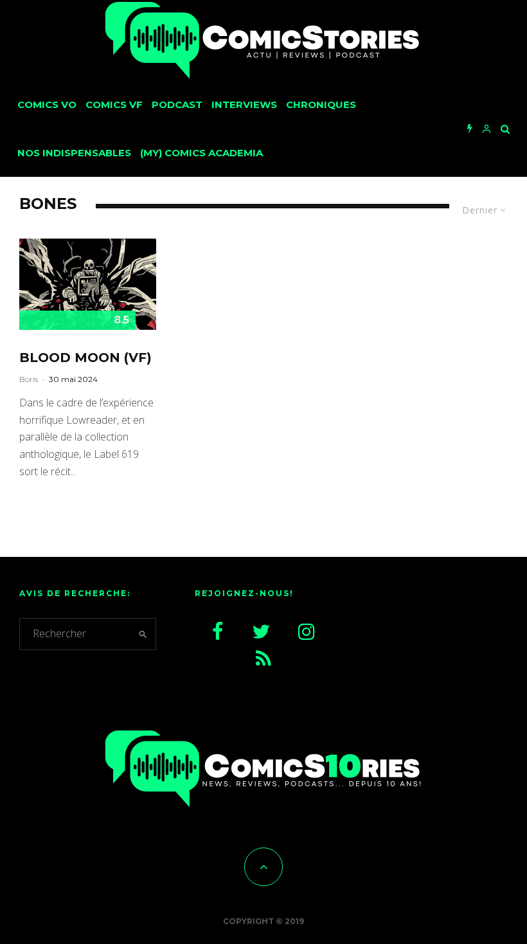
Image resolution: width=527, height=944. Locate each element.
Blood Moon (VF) (85, 357)
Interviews (244, 104)
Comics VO (46, 104)
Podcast (177, 104)
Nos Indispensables (74, 153)
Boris (28, 379)
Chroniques (321, 104)
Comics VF (114, 104)
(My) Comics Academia (201, 153)
